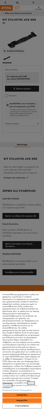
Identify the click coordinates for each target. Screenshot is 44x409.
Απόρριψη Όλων (22, 400)
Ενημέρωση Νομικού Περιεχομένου (17, 390)
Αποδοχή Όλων (22, 395)
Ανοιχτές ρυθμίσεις (22, 406)
